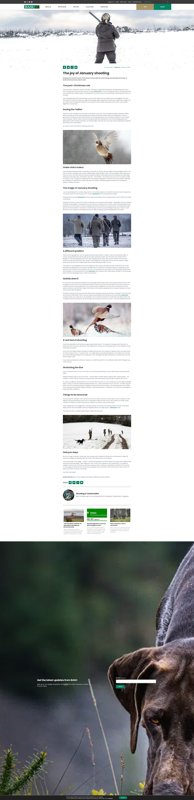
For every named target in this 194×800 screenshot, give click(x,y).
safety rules (97, 91)
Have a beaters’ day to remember (118, 524)
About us (48, 7)
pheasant (92, 271)
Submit (120, 686)
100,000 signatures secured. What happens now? (96, 524)
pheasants (96, 194)
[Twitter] (27, 2)
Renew (162, 7)
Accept (123, 797)
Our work (76, 7)
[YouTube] (31, 2)
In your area (90, 7)
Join (145, 7)
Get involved (62, 7)
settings (110, 798)
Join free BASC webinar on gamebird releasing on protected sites (73, 525)
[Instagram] (29, 2)
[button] (64, 67)
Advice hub (104, 7)
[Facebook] (25, 2)
